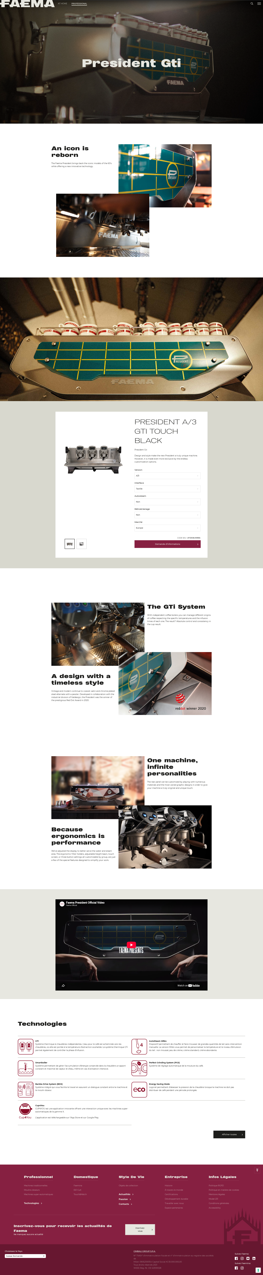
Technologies (32, 1203)
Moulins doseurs (32, 1190)
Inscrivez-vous (140, 1229)
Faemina (78, 1185)
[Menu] (259, 3)
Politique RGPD (216, 1185)
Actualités (125, 1194)
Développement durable (176, 1199)
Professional (79, 3)
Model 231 (213, 1199)
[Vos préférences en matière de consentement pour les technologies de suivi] (258, 1270)
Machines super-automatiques (38, 1194)
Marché (138, 522)
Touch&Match (80, 1194)
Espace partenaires (174, 1208)
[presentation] (131, 637)
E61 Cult (77, 1190)
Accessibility (215, 1208)
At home (62, 3)
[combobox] (168, 474)
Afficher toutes (229, 1134)
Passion (123, 1199)
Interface (139, 483)
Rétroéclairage (142, 509)
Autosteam (140, 496)
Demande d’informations (167, 544)
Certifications (171, 1194)
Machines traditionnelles (35, 1185)
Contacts (124, 1204)
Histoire (168, 1185)
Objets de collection (128, 1185)
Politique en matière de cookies (224, 1190)
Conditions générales (219, 1203)
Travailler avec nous (174, 1203)
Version (138, 470)
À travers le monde (174, 1190)
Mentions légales (217, 1194)
